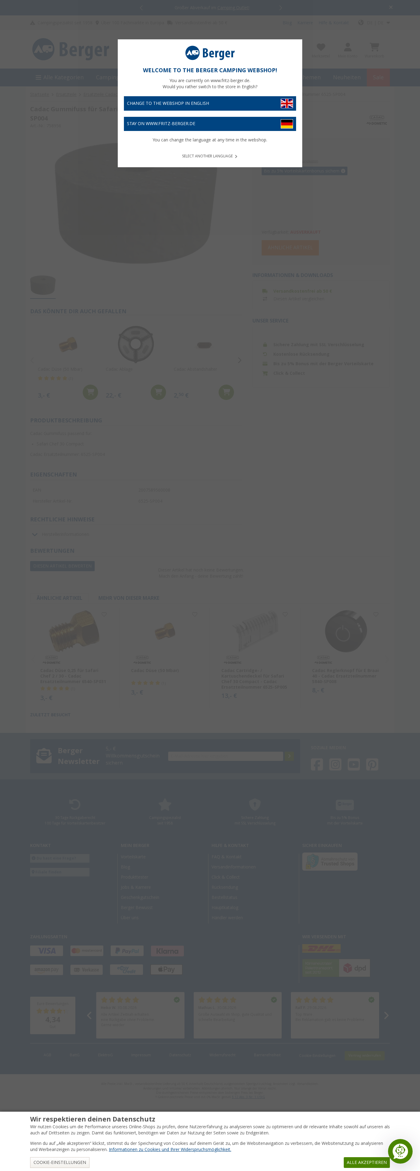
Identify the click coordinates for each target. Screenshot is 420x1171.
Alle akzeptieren (367, 1162)
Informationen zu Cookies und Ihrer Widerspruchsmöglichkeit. (170, 1149)
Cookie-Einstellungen (60, 1162)
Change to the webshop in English (168, 103)
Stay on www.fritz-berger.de (161, 123)
